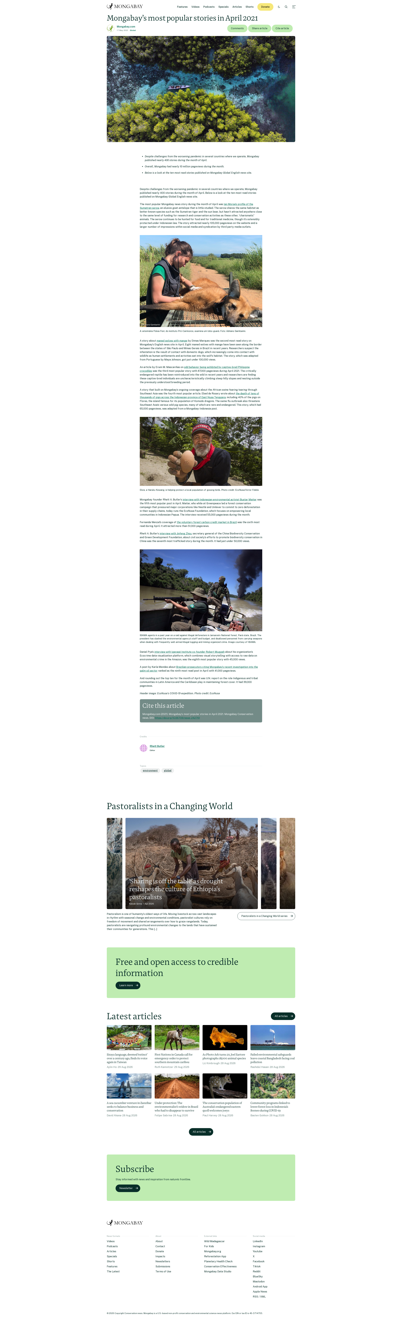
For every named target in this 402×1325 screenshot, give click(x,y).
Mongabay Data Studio (217, 1271)
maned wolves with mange (172, 340)
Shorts (250, 6)
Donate (265, 6)
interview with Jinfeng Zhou (176, 533)
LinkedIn (258, 1241)
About (159, 1241)
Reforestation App (215, 1256)
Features (182, 6)
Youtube (257, 1251)
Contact (160, 1246)
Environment (150, 770)
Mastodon (259, 1281)
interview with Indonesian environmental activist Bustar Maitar (220, 499)
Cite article (282, 28)
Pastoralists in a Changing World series (264, 916)
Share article (259, 28)
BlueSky (258, 1276)
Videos (195, 6)
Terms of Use (163, 1271)
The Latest (113, 1271)
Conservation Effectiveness (220, 1266)
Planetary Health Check (218, 1261)
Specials (223, 6)
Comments (237, 28)
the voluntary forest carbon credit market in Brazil (207, 522)
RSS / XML (259, 1296)
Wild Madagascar (214, 1241)
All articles (281, 1016)
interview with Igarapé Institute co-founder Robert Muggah (189, 651)
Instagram (259, 1246)
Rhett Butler (157, 746)
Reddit (257, 1271)
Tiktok (257, 1266)
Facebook (258, 1261)
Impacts (160, 1256)
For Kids (209, 1246)
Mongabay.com (126, 26)
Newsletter (126, 1188)
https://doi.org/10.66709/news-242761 (177, 717)
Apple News (260, 1291)
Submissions (162, 1266)
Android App (260, 1286)
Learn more (126, 985)
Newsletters (162, 1261)
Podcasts (209, 6)
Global (133, 30)
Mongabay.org (212, 1251)
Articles (237, 6)
